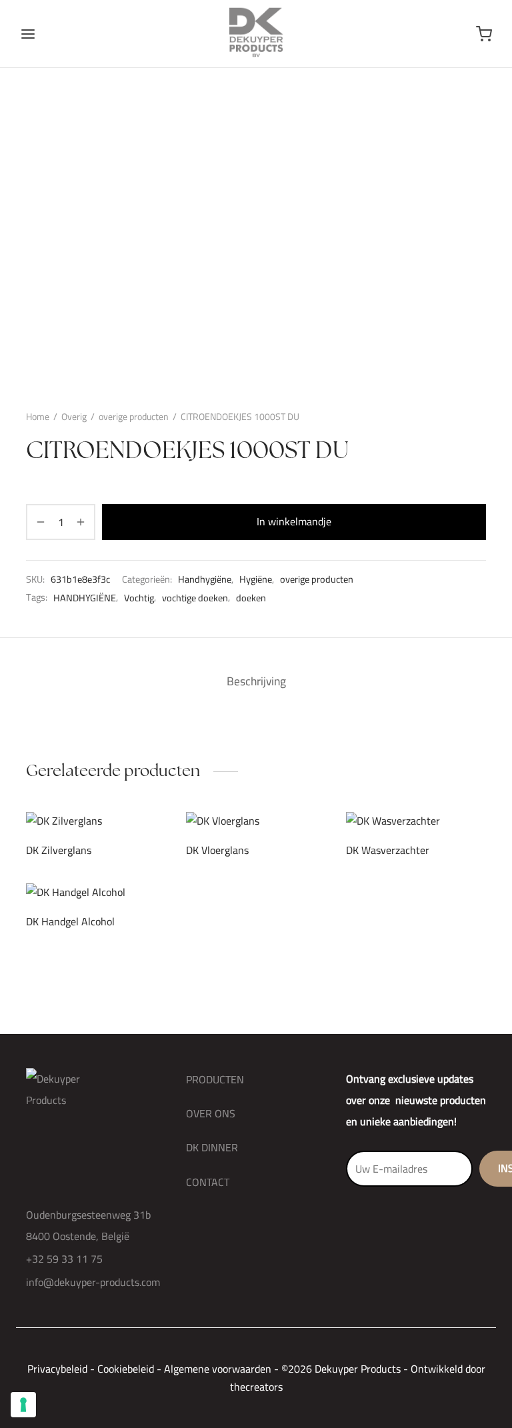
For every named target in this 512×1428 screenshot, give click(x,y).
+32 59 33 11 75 (64, 1259)
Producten (215, 1079)
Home (37, 416)
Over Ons (210, 1113)
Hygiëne (255, 579)
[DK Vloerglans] (256, 821)
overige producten (134, 416)
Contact (207, 1182)
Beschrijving (256, 681)
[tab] (256, 681)
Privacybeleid (57, 1369)
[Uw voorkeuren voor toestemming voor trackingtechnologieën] (23, 1404)
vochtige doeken (195, 597)
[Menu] (28, 34)
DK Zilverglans (58, 850)
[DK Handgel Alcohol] (96, 892)
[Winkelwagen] (484, 34)
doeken (251, 597)
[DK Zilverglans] (96, 821)
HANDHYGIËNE (84, 597)
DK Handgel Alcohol (70, 921)
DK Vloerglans (217, 850)
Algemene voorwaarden (217, 1369)
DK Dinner (212, 1147)
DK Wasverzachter (387, 850)
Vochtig (139, 597)
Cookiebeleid (125, 1369)
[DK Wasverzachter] (416, 821)
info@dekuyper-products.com (93, 1282)
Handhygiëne (204, 579)
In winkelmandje (294, 521)
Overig (74, 416)
